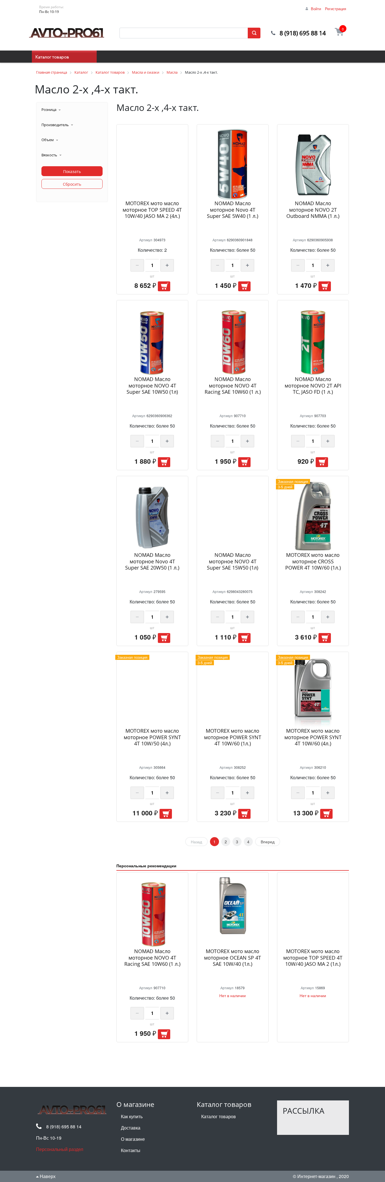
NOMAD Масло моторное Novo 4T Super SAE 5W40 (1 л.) (232, 209)
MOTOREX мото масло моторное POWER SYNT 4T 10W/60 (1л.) (232, 737)
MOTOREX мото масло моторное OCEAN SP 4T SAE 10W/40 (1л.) (232, 957)
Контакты (130, 1150)
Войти (316, 8)
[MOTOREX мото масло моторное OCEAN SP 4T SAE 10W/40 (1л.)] (232, 912)
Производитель (55, 124)
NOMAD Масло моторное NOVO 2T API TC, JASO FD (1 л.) (313, 385)
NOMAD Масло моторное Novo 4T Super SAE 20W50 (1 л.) (152, 561)
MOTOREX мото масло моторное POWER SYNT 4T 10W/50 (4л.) (152, 737)
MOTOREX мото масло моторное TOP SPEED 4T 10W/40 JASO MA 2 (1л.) (312, 957)
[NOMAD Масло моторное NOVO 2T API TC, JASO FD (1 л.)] (313, 340)
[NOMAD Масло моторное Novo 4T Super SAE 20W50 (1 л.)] (152, 516)
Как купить (132, 1116)
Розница (48, 109)
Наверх (47, 1176)
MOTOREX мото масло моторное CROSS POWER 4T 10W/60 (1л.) (313, 561)
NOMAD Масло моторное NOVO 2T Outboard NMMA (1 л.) (312, 209)
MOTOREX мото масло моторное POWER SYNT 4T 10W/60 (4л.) (313, 737)
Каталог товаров (52, 57)
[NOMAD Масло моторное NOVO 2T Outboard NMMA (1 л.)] (313, 164)
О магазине (133, 1139)
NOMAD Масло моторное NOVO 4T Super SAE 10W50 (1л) (152, 385)
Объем (47, 139)
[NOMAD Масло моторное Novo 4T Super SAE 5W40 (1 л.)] (232, 164)
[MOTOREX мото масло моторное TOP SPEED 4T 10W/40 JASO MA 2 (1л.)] (313, 912)
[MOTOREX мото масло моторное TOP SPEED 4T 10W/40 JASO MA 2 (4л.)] (152, 164)
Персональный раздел (59, 1149)
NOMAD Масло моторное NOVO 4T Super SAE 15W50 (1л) (232, 561)
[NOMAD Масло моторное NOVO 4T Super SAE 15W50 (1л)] (232, 516)
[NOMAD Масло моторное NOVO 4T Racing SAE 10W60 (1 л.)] (232, 340)
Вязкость (49, 154)
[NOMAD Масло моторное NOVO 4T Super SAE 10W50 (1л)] (152, 340)
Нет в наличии (232, 995)
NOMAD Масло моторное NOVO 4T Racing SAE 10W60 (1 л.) (233, 385)
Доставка (130, 1127)
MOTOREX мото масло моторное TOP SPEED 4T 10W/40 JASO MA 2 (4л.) (152, 209)
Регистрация (335, 8)
